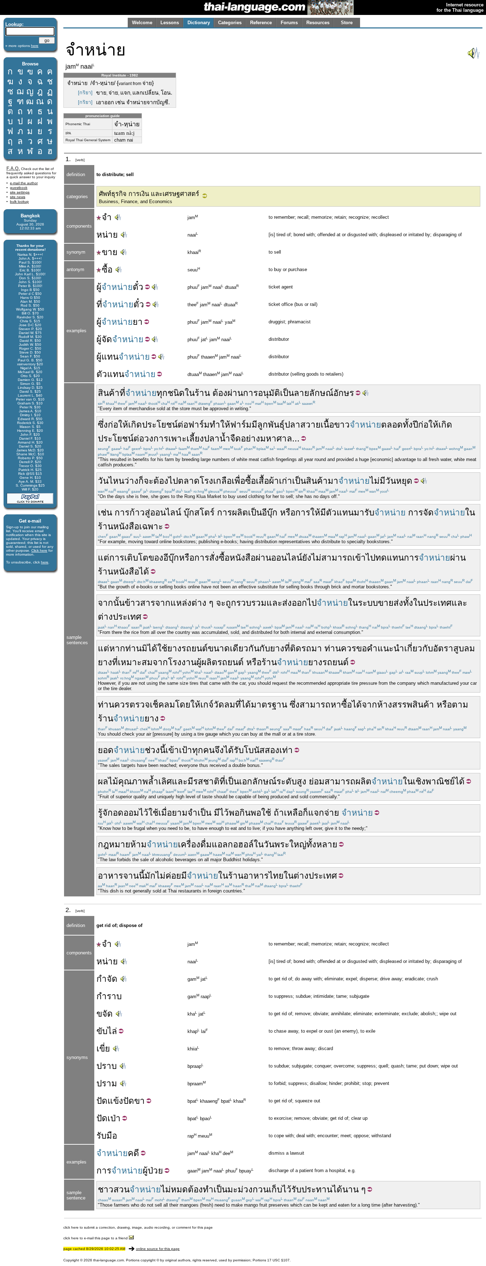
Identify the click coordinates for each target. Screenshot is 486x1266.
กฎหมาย (114, 844)
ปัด (101, 1101)
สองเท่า (279, 750)
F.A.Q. (13, 168)
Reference (261, 22)
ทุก (162, 393)
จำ (107, 217)
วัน (103, 481)
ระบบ (368, 603)
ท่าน (133, 648)
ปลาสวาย (303, 424)
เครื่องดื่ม (195, 844)
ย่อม (316, 781)
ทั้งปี (410, 424)
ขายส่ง (390, 603)
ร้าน (202, 393)
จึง (219, 750)
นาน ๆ (354, 1189)
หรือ (287, 512)
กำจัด (106, 979)
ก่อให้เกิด (125, 424)
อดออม (126, 812)
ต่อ (183, 424)
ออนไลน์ (165, 512)
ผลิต (363, 781)
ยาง (277, 648)
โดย (182, 704)
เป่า (114, 1118)
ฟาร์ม (199, 424)
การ (250, 393)
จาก (162, 603)
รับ (369, 512)
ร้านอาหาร (248, 875)
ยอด (105, 750)
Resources (317, 22)
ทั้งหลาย (321, 844)
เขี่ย (103, 1048)
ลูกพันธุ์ (271, 424)
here (44, 562)
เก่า (285, 481)
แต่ (103, 557)
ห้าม (138, 844)
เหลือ (293, 812)
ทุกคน (203, 750)
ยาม (179, 812)
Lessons (169, 22)
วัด (218, 704)
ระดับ (286, 781)
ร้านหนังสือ (118, 526)
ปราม (106, 1083)
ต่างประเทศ (119, 616)
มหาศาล (276, 438)
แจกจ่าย (323, 812)
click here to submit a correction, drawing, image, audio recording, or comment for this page (138, 1227)
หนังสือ (242, 557)
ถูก (231, 603)
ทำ (208, 1189)
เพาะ (177, 438)
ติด (295, 648)
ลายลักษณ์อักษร (324, 393)
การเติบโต (128, 557)
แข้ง (115, 1101)
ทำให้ (220, 424)
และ (274, 603)
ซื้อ (107, 269)
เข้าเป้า (178, 750)
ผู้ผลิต (206, 662)
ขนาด (219, 648)
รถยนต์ (230, 662)
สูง (301, 781)
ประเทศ (437, 603)
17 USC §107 (278, 1260)
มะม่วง (240, 1189)
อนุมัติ (269, 393)
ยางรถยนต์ (187, 648)
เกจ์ (206, 704)
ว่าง (131, 481)
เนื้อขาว (335, 424)
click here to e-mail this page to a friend (96, 1238)
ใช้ (162, 648)
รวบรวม (251, 603)
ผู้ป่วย (153, 1170)
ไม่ (166, 1189)
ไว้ (143, 812)
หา (336, 704)
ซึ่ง (103, 424)
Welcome (142, 22)
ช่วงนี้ (155, 750)
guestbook (18, 188)
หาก (117, 648)
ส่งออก (294, 603)
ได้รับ (234, 750)
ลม (169, 704)
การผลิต (232, 512)
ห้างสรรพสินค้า (405, 704)
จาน (131, 875)
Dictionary (198, 22)
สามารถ (315, 704)
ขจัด (104, 1013)
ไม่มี (377, 481)
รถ (306, 648)
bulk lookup (19, 201)
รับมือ (106, 1135)
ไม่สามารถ (331, 557)
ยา (138, 322)
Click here (39, 550)
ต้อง (219, 393)
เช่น (105, 512)
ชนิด (176, 393)
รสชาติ (206, 781)
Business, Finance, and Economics (135, 201)
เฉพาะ (151, 526)
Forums (289, 22)
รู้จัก (105, 812)
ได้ (144, 571)
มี (254, 424)
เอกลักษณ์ (257, 781)
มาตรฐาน (269, 704)
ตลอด (392, 424)
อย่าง (250, 438)
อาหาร (110, 875)
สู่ (147, 512)
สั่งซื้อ (219, 557)
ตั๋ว (138, 287)
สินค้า (109, 393)
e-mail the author (24, 183)
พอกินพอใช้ (250, 812)
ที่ (99, 304)
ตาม (460, 704)
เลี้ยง (195, 438)
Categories (230, 22)
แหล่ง (180, 603)
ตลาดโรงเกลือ (205, 481)
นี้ (141, 875)
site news (17, 197)
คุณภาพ (133, 781)
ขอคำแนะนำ (380, 648)
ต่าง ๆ (202, 603)
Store (347, 22)
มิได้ (149, 648)
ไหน (116, 481)
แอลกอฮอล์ (233, 844)
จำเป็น (199, 812)
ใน (190, 393)
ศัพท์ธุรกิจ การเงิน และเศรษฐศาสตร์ (149, 193)
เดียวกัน (244, 648)
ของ (155, 557)
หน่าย (107, 234)
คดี (133, 1153)
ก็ (141, 481)
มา (333, 481)
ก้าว (137, 512)
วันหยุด (398, 481)
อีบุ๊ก (270, 512)
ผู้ (98, 287)
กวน (261, 1189)
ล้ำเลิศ (160, 781)
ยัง (306, 557)
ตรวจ (140, 704)
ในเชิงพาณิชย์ (429, 781)
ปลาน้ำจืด (222, 438)
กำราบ (109, 996)
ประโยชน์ (160, 424)
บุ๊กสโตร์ (199, 512)
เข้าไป (363, 557)
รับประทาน (311, 1189)
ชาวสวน (114, 1189)
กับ (264, 648)
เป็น (287, 393)
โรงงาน (182, 662)
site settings (20, 192)
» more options (21, 46)
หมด (179, 1189)
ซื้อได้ (351, 704)
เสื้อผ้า (267, 481)
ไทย (276, 875)
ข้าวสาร (140, 603)
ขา (139, 1101)
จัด (106, 339)
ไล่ (112, 1031)
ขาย (109, 252)
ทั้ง (408, 603)
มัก (149, 875)
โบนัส (254, 750)
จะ (148, 481)
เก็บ (275, 1189)
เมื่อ (165, 812)
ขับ (101, 1031)
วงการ (156, 438)
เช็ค (157, 704)
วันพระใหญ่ (285, 844)
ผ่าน (235, 393)
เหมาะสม (135, 662)
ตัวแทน (110, 374)
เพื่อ (238, 481)
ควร (348, 648)
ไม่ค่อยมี (171, 875)
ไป (173, 481)
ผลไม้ (108, 781)
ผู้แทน (107, 356)
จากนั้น (111, 603)
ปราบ (106, 1066)
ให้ (315, 512)
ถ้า (279, 812)
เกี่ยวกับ (418, 648)
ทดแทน (389, 557)
